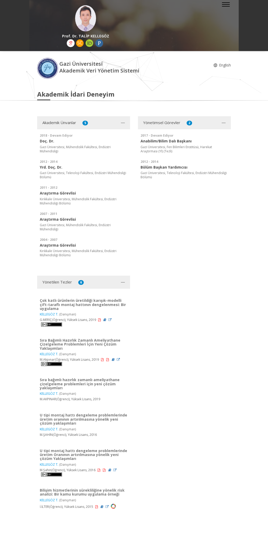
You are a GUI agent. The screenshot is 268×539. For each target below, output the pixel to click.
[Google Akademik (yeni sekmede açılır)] (71, 43)
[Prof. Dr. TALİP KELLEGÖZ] (85, 18)
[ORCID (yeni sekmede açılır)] (89, 43)
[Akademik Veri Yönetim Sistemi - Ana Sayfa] (48, 67)
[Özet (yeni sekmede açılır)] (105, 320)
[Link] (109, 320)
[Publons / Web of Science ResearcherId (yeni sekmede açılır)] (99, 43)
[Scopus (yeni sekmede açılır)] (80, 43)
